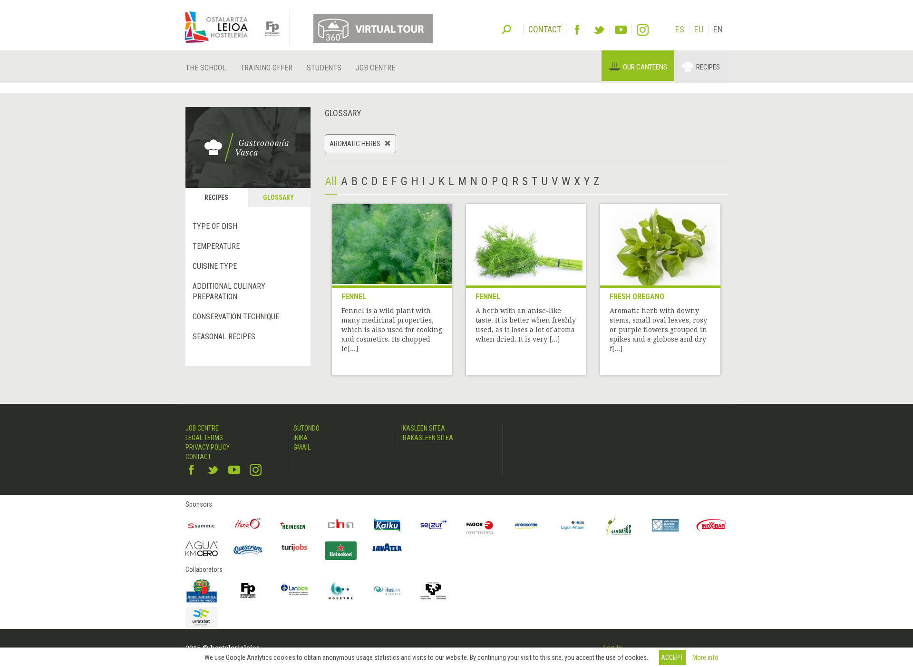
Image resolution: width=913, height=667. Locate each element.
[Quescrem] (248, 550)
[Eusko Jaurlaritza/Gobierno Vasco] (201, 590)
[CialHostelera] (341, 525)
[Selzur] (434, 525)
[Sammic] (201, 525)
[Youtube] (621, 30)
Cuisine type (215, 266)
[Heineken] (294, 525)
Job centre (375, 67)
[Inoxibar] (712, 525)
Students (324, 67)
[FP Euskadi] (248, 590)
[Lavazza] (387, 546)
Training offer (266, 67)
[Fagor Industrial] (480, 525)
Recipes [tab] (216, 197)
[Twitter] (599, 30)
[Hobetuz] (341, 590)
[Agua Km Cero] (201, 548)
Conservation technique (236, 316)
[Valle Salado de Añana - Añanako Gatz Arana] (665, 525)
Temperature (216, 246)
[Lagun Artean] (572, 525)
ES (679, 29)
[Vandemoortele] (526, 525)
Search (506, 28)
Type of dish (215, 226)
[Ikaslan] (387, 590)
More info (705, 657)
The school (205, 67)
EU (698, 29)
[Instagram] (643, 30)
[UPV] (434, 590)
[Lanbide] (294, 590)
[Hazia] (248, 525)
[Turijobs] (294, 547)
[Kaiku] (387, 525)
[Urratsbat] (201, 618)
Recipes (708, 67)
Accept (672, 657)
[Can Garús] (619, 525)
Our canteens (645, 67)
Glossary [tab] (278, 197)
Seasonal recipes (224, 336)
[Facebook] (577, 30)
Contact (198, 457)
